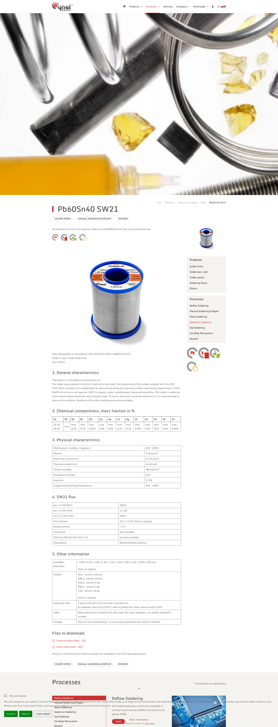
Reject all (26, 714)
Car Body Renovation (201, 333)
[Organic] (73, 237)
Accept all (11, 714)
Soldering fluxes (198, 283)
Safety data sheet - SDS (69, 647)
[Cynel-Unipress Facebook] (212, 6)
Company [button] (181, 6)
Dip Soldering (197, 328)
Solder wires (63, 218)
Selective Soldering (200, 322)
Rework (123, 218)
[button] (218, 6)
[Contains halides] (83, 237)
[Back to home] (62, 6)
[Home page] (124, 6)
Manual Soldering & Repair (94, 218)
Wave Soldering (198, 317)
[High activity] (64, 237)
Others (193, 288)
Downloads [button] (199, 6)
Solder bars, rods (199, 272)
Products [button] (134, 6)
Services (168, 6)
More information (139, 719)
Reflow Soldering (199, 306)
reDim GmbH (149, 723)
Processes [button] (151, 6)
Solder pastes (197, 277)
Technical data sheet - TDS (71, 640)
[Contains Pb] (55, 237)
